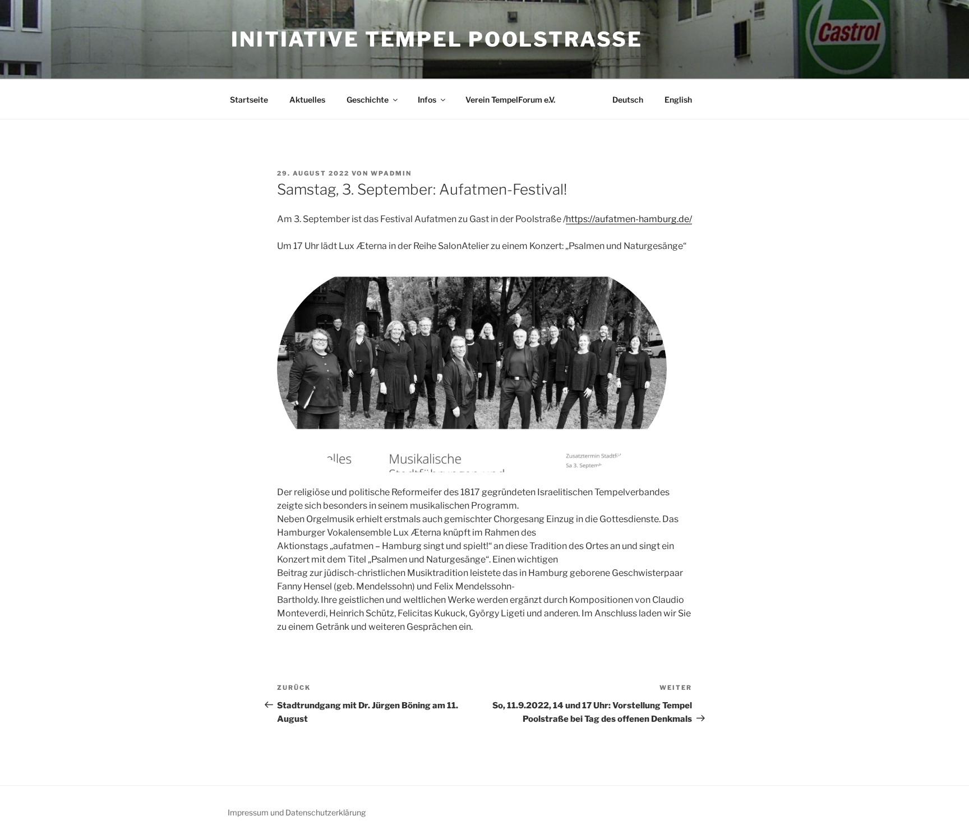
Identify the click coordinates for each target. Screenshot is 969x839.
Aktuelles (307, 99)
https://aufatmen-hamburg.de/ (629, 219)
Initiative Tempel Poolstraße (437, 39)
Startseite (249, 99)
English (678, 99)
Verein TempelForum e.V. (510, 99)
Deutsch (627, 99)
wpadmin (391, 173)
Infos (427, 99)
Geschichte (368, 99)
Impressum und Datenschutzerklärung (297, 812)
